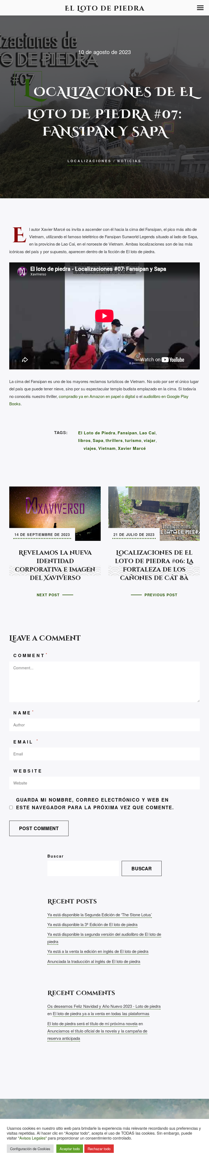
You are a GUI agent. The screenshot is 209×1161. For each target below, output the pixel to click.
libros (84, 440)
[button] (200, 7)
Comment (30, 655)
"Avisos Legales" (32, 1138)
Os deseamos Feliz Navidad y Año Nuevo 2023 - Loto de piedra (104, 1006)
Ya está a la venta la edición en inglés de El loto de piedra (97, 951)
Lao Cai (147, 433)
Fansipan (127, 433)
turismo (133, 440)
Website (28, 771)
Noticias (129, 160)
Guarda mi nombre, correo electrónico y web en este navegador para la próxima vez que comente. (95, 803)
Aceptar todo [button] (70, 1148)
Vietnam (107, 448)
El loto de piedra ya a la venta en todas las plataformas (101, 1013)
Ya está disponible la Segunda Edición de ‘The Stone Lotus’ (99, 914)
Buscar (55, 856)
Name (24, 712)
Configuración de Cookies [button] (30, 1148)
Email (26, 741)
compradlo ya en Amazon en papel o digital (97, 396)
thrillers (114, 440)
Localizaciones (89, 160)
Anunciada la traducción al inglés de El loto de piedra (93, 961)
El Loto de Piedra (96, 433)
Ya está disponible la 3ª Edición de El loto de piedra (92, 924)
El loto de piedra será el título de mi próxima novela (92, 1023)
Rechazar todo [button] (99, 1148)
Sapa (98, 440)
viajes (90, 448)
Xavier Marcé (132, 448)
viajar (150, 440)
